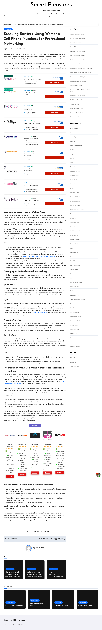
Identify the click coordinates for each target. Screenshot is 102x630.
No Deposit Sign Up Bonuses (78, 81)
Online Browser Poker (76, 85)
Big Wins (72, 149)
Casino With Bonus (75, 47)
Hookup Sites (40, 13)
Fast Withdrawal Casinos (77, 209)
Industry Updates (75, 239)
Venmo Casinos (74, 104)
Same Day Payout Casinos (77, 299)
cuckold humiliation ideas (40, 312)
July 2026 (73, 358)
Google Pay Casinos (75, 226)
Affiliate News (74, 128)
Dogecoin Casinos (75, 192)
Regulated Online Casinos (77, 112)
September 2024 (75, 366)
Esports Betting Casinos (77, 197)
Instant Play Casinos (76, 244)
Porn (70, 13)
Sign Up (10, 476)
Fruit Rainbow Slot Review (77, 38)
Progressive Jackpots (76, 282)
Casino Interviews (75, 171)
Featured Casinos (75, 214)
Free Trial (47, 473)
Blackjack (72, 158)
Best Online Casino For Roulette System (81, 59)
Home (32, 13)
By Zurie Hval (9, 48)
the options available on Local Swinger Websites (39, 256)
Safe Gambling (74, 295)
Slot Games (73, 308)
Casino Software (74, 179)
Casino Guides (74, 167)
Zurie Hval (40, 548)
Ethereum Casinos (75, 201)
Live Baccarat (74, 252)
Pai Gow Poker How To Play (78, 51)
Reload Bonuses (74, 286)
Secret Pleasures (51, 5)
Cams (64, 13)
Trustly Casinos (74, 329)
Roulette (72, 291)
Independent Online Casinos (78, 64)
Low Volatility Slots (75, 265)
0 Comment (26, 48)
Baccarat (72, 141)
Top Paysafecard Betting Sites (78, 77)
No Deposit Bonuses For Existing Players (81, 68)
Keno (71, 248)
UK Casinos (73, 333)
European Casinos (75, 205)
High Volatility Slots (76, 231)
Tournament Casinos (76, 321)
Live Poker (73, 261)
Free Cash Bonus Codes (76, 108)
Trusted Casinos (74, 325)
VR (49, 17)
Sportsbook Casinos (75, 316)
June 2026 (73, 362)
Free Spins (73, 218)
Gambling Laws (74, 222)
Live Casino (73, 256)
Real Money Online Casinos (77, 95)
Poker (71, 273)
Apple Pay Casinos (75, 137)
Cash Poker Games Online (77, 100)
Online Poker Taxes (75, 42)
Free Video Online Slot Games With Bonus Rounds (82, 90)
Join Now (34, 473)
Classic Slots (73, 184)
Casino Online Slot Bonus (77, 34)
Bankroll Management (76, 145)
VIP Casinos (73, 338)
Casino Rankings (74, 175)
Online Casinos (74, 269)
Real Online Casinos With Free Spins (80, 72)
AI (53, 17)
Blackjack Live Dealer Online (78, 117)
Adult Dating (49, 13)
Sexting (58, 13)
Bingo (71, 154)
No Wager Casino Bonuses (77, 55)
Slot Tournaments (75, 312)
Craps (72, 188)
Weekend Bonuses (75, 346)
